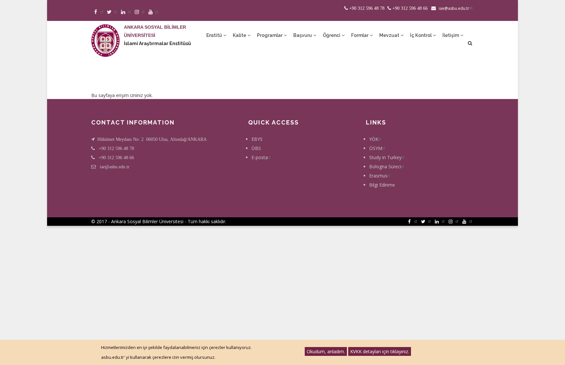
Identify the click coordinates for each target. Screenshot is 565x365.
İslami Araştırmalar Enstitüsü (157, 43)
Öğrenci (332, 35)
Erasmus (378, 176)
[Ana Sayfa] (105, 34)
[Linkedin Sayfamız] (126, 12)
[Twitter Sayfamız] (113, 12)
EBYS (257, 139)
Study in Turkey (385, 157)
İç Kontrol (421, 35)
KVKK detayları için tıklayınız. (379, 351)
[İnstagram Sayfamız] (140, 12)
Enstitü (214, 35)
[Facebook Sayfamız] (99, 12)
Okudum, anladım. (326, 351)
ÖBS (256, 148)
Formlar (360, 35)
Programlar (270, 35)
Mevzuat (389, 35)
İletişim (451, 35)
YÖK (373, 139)
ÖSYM (375, 148)
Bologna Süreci (385, 166)
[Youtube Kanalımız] (154, 12)
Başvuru (303, 35)
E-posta (259, 157)
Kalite (240, 35)
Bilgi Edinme (382, 185)
